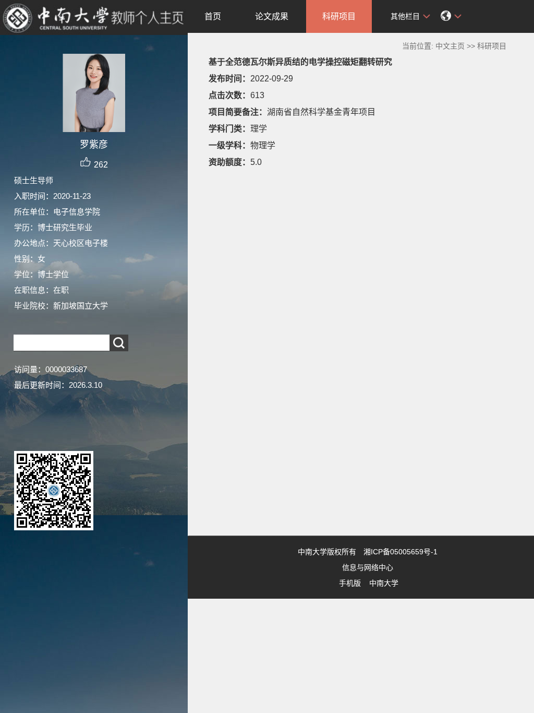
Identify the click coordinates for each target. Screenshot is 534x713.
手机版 (350, 583)
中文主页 (450, 46)
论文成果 (271, 16)
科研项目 (339, 16)
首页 (212, 16)
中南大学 (383, 583)
